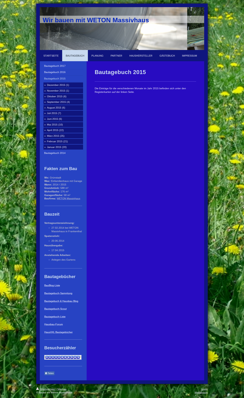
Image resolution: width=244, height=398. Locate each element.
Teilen (50, 373)
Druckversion (47, 389)
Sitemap (61, 389)
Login (204, 389)
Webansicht (201, 392)
